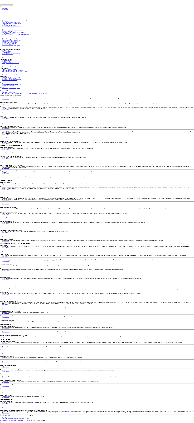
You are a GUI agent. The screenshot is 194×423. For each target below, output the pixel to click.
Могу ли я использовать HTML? (8, 51)
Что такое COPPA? (5, 24)
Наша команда (4, 418)
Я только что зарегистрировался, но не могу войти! (11, 22)
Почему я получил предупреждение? (8, 44)
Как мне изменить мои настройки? (8, 28)
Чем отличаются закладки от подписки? (9, 83)
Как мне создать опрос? (6, 39)
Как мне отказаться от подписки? (8, 85)
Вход (4, 12)
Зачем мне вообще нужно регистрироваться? (10, 18)
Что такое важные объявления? (7, 54)
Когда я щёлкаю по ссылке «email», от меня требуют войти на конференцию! (15, 34)
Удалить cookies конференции (13, 418)
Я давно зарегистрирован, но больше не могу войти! (11, 23)
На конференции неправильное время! (9, 29)
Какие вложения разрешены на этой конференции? (11, 88)
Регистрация (5, 11)
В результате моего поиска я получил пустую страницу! (12, 79)
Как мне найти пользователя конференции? (9, 80)
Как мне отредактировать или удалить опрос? (10, 41)
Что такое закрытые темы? (7, 56)
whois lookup (67, 411)
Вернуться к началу (5, 99)
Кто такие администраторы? (7, 60)
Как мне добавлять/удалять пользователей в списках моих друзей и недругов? (15, 74)
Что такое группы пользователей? (8, 62)
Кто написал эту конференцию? (7, 91)
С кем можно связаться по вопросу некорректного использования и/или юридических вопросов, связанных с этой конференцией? (25, 93)
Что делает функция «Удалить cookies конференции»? (11, 26)
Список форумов (5, 8)
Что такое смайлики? (6, 52)
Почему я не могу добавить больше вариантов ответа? (11, 40)
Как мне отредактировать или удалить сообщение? (11, 37)
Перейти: (2, 415)
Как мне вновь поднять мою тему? (8, 47)
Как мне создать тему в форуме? (8, 36)
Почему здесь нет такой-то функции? (8, 92)
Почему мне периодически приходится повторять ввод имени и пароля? (14, 19)
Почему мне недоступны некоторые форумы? (10, 42)
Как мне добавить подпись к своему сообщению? (11, 38)
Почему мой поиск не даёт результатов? (9, 78)
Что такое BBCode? (5, 50)
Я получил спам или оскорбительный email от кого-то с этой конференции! (15, 71)
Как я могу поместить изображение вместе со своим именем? (13, 32)
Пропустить (2, 2)
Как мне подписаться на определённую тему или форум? (12, 84)
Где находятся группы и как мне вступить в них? (10, 63)
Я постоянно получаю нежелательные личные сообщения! (12, 70)
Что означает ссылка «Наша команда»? (9, 66)
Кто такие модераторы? (6, 61)
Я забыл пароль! (5, 21)
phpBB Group (33, 402)
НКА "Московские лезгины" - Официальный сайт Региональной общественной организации (16, 420)
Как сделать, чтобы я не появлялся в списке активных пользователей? (14, 20)
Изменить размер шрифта (6, 9)
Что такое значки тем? (6, 57)
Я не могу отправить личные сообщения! (9, 69)
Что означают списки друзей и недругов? (9, 73)
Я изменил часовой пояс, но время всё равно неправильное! (12, 30)
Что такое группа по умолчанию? (8, 65)
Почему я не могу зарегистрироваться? (9, 25)
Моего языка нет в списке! (7, 31)
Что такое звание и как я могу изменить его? (10, 33)
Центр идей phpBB (58, 406)
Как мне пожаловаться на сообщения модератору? (11, 45)
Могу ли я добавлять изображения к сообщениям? (11, 53)
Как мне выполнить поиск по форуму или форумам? (11, 77)
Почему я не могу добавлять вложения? (9, 43)
